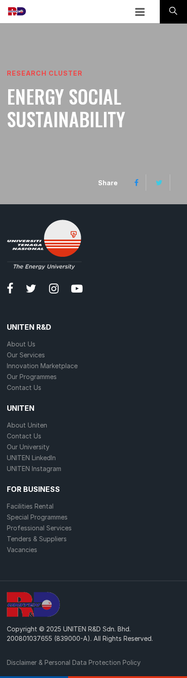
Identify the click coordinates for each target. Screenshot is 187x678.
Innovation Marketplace (42, 366)
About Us (21, 344)
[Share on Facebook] (136, 182)
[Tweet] (159, 182)
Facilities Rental (30, 506)
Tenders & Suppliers (37, 539)
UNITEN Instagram (34, 468)
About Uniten (27, 425)
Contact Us (24, 387)
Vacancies (22, 549)
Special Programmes (37, 517)
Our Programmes (32, 376)
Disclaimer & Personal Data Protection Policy (74, 662)
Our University (28, 447)
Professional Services (39, 528)
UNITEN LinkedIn (31, 458)
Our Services (26, 355)
